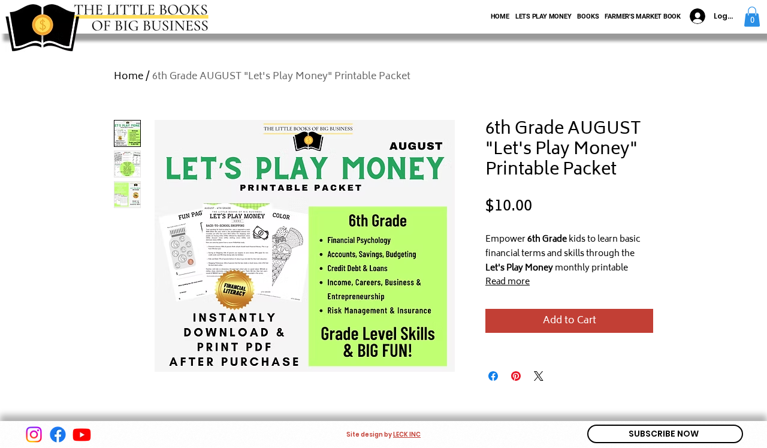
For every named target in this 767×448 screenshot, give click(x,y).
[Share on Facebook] (493, 376)
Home (128, 76)
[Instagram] (33, 434)
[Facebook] (57, 434)
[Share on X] (539, 376)
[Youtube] (81, 434)
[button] (752, 16)
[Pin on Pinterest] (516, 376)
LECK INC (407, 434)
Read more (507, 282)
